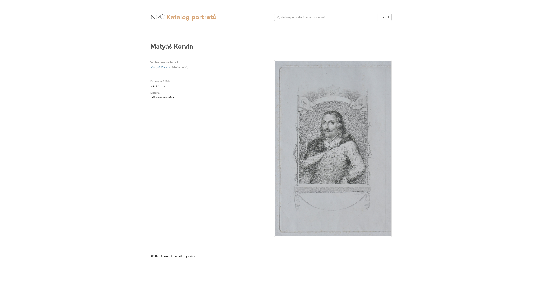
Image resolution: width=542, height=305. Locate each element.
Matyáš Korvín (160, 67)
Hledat (384, 17)
